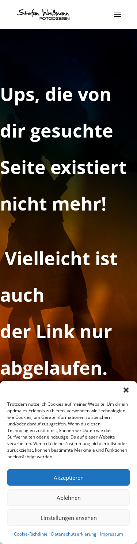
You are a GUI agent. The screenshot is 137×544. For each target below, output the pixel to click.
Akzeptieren (69, 477)
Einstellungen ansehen (69, 517)
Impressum (111, 534)
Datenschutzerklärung (73, 534)
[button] (126, 390)
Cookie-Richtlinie (30, 534)
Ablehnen (69, 497)
